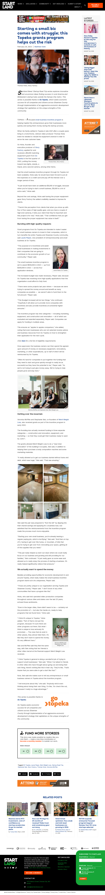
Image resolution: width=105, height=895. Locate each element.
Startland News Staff (86, 829)
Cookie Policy (62, 892)
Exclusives (30, 4)
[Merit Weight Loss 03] (56, 511)
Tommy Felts (13, 832)
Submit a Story (74, 4)
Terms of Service (71, 892)
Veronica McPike (52, 767)
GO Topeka (26, 765)
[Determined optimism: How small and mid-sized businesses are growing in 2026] (64, 809)
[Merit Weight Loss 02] (56, 483)
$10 (36, 751)
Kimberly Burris (61, 829)
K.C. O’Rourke (37, 829)
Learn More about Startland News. (40, 867)
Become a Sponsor (64, 867)
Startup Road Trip (57, 765)
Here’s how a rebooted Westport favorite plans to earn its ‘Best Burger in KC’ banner (91, 103)
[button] (23, 3)
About (77, 7)
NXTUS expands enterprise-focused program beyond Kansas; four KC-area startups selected (87, 823)
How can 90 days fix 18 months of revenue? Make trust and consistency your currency (40, 823)
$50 (60, 751)
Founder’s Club (62, 860)
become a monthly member (31, 741)
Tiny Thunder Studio (36, 892)
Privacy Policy (54, 892)
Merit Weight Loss (45, 765)
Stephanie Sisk (22, 767)
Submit (83, 878)
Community (44, 4)
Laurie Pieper (35, 765)
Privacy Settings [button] (46, 892)
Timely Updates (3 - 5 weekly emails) (87, 868)
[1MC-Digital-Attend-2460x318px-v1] (43, 783)
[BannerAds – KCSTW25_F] (43, 18)
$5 (24, 751)
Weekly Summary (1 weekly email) (86, 872)
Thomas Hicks (41, 767)
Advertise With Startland (62, 863)
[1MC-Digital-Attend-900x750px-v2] (91, 120)
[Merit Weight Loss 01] (30, 483)
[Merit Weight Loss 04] (30, 511)
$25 (48, 751)
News (20, 4)
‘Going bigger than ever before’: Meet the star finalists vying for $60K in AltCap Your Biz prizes (91, 73)
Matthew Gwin (40, 47)
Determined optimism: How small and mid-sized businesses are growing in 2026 (63, 823)
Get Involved (58, 4)
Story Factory (32, 767)
